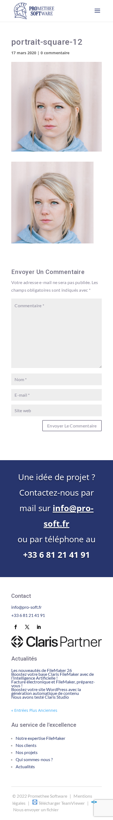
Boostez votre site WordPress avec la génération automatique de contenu (46, 691)
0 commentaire (55, 52)
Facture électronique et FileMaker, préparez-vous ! (53, 683)
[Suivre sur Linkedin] (38, 627)
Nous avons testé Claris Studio (40, 697)
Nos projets (27, 752)
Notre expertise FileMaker (40, 738)
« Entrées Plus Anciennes (34, 710)
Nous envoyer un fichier (35, 809)
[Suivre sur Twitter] (27, 627)
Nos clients (26, 745)
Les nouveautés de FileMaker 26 (41, 670)
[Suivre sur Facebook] (15, 627)
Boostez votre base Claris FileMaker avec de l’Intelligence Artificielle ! (52, 675)
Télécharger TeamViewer (61, 803)
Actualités (25, 766)
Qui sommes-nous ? (34, 759)
